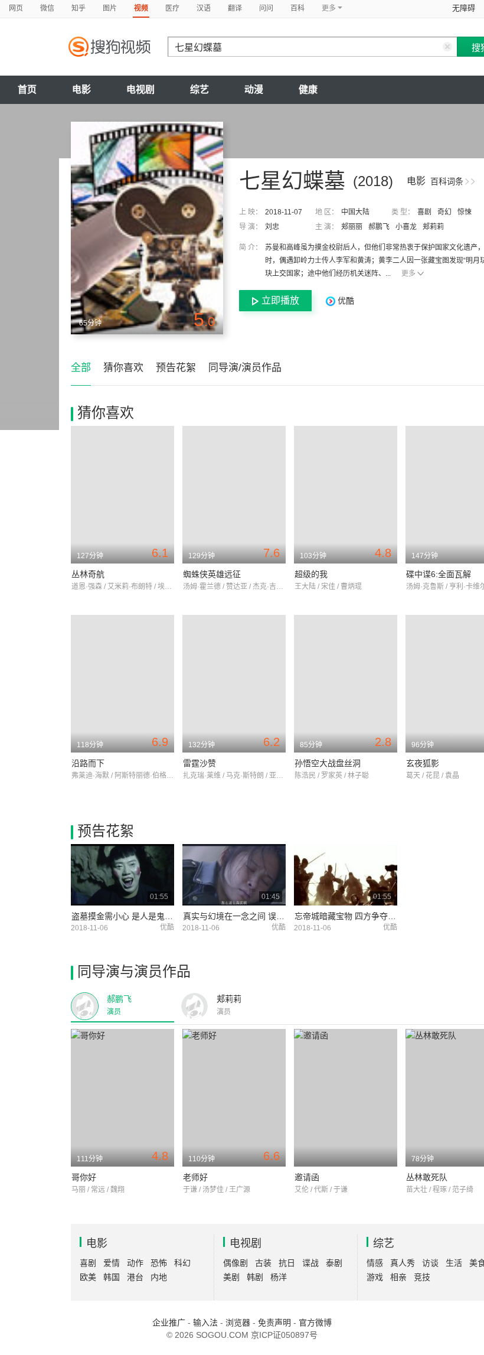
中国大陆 (355, 212)
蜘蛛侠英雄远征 (212, 574)
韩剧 (255, 1277)
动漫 (253, 89)
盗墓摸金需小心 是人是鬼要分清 (130, 916)
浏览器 (237, 1322)
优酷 (344, 300)
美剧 (231, 1277)
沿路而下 (87, 763)
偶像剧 (235, 1263)
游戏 (375, 1277)
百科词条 (446, 181)
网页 (16, 8)
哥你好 (83, 1177)
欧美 (88, 1277)
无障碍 (463, 8)
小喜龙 (406, 227)
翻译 (235, 8)
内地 (159, 1277)
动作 (135, 1263)
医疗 (172, 8)
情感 (375, 1263)
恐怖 (159, 1263)
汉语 (204, 8)
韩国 (111, 1277)
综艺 (199, 89)
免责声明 (274, 1322)
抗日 (287, 1263)
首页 (27, 89)
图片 (110, 8)
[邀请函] (345, 1098)
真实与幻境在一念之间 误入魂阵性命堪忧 (258, 916)
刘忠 (272, 227)
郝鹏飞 (379, 227)
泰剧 (334, 1263)
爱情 (111, 1263)
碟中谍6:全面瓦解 (438, 574)
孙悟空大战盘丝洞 (328, 763)
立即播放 (280, 300)
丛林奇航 (87, 574)
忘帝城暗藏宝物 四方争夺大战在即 (358, 916)
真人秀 (402, 1263)
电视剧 (140, 89)
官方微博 (315, 1322)
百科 (297, 8)
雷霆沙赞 (199, 763)
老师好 (195, 1177)
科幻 (182, 1263)
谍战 (310, 1263)
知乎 (78, 8)
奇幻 (444, 212)
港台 (135, 1277)
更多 (408, 273)
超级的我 (311, 574)
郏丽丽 (351, 227)
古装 (263, 1263)
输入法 (205, 1322)
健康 (308, 89)
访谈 (430, 1263)
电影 (81, 89)
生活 (454, 1263)
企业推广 (168, 1322)
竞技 (422, 1277)
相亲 (398, 1277)
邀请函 (307, 1177)
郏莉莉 (433, 227)
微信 (47, 8)
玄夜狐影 (422, 763)
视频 (141, 8)
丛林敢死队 (426, 1177)
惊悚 (464, 212)
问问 (266, 8)
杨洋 (278, 1277)
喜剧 (424, 212)
